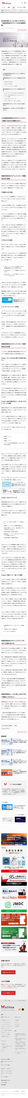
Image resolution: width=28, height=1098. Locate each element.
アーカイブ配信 (4, 1076)
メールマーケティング (21, 12)
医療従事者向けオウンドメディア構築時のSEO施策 (14, 78)
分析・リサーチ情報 (5, 1065)
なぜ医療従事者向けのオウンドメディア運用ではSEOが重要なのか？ (14, 74)
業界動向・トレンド (4, 12)
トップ (3, 7)
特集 (9, 7)
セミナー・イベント (6, 1068)
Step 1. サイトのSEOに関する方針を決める (14, 93)
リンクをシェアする (22, 30)
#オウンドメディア (5, 728)
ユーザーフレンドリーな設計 (10, 86)
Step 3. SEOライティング (10, 98)
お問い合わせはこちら (8, 972)
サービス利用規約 (15, 1091)
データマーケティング (12, 12)
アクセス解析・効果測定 (21, 1000)
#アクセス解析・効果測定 (7, 725)
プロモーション (22, 10)
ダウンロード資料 (21, 7)
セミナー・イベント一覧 (6, 1071)
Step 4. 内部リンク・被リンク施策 (12, 100)
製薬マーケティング (5, 10)
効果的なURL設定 (8, 82)
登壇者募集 (3, 1084)
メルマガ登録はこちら (8, 993)
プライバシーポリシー (5, 1091)
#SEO (15, 725)
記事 (14, 7)
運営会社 (23, 1091)
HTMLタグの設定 (8, 84)
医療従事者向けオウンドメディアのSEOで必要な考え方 (14, 104)
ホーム (2, 1000)
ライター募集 (4, 1082)
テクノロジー (14, 10)
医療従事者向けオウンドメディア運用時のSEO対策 (14, 89)
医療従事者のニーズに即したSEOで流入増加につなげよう (14, 108)
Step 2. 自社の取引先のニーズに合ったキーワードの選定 (14, 95)
